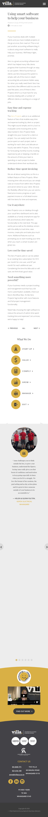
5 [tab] (28, 660)
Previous (14, 328)
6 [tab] (32, 660)
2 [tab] (19, 660)
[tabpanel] (24, 466)
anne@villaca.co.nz (16, 774)
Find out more (25, 712)
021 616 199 (16, 771)
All (23, 328)
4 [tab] (25, 660)
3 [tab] (22, 660)
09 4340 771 (16, 767)
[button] (44, 4)
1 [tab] (16, 660)
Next (36, 328)
